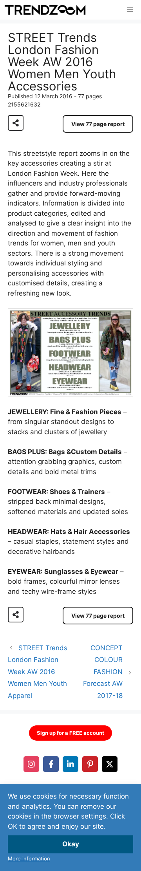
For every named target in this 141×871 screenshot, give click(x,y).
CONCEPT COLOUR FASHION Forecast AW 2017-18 (103, 672)
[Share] (16, 123)
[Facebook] (51, 764)
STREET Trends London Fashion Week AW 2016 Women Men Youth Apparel (37, 672)
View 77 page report (98, 124)
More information (29, 858)
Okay (70, 844)
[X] (110, 764)
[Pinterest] (90, 764)
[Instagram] (31, 764)
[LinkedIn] (70, 764)
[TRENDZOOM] (45, 10)
